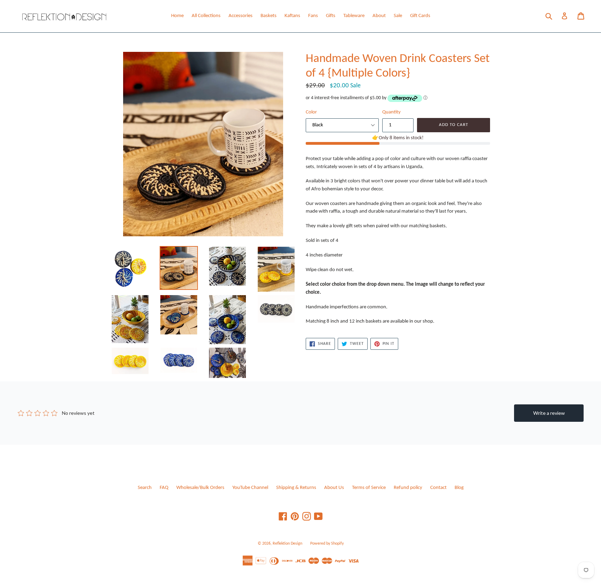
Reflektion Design (287, 543)
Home (177, 15)
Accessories (241, 15)
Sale (398, 15)
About (379, 15)
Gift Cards (420, 15)
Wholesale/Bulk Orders (200, 487)
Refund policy (408, 487)
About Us (334, 487)
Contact (438, 487)
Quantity (391, 112)
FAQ (164, 487)
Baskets (269, 15)
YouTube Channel (250, 487)
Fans (313, 15)
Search (145, 487)
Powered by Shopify (327, 543)
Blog (459, 487)
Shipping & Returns (296, 487)
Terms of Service (369, 487)
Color (311, 112)
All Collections (206, 15)
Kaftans (292, 15)
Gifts (330, 15)
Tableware (353, 15)
